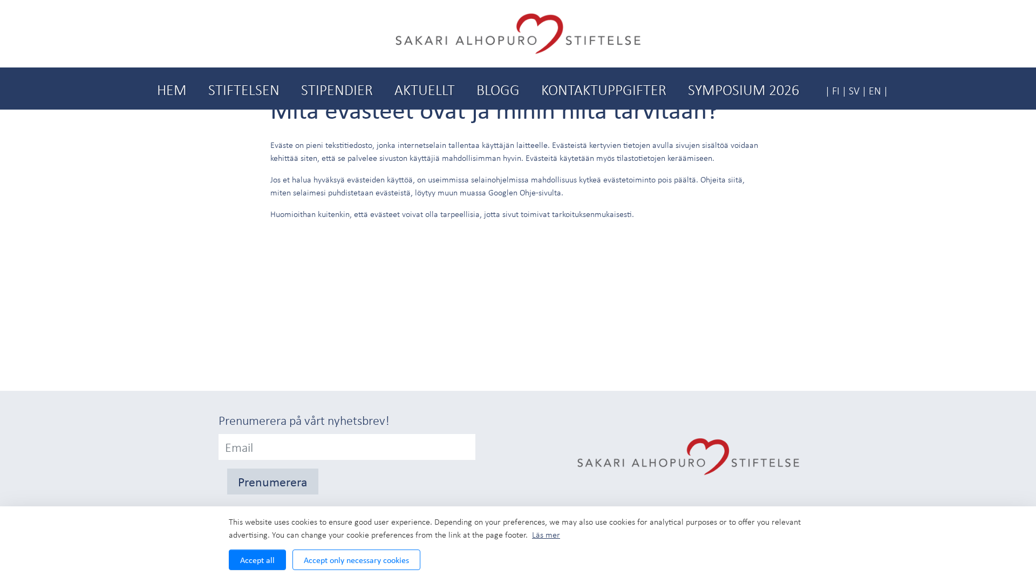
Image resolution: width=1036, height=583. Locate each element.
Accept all (257, 560)
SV (854, 90)
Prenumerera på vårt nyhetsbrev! (304, 420)
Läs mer (546, 534)
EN (875, 90)
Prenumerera (273, 481)
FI (836, 90)
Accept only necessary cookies (356, 560)
